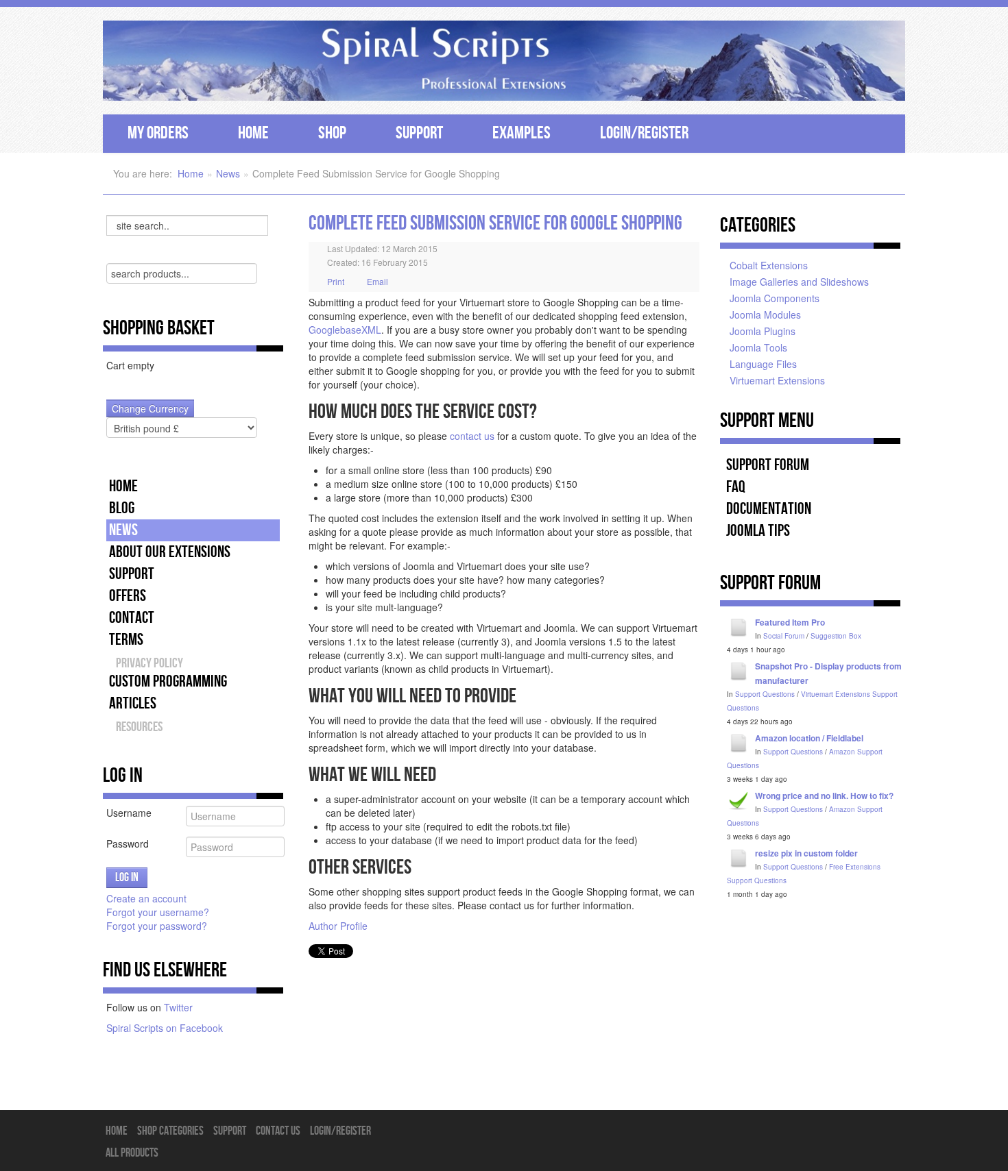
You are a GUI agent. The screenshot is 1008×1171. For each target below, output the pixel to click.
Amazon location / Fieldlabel (809, 738)
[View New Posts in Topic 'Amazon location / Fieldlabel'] (739, 742)
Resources (139, 727)
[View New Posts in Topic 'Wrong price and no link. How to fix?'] (739, 799)
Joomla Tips (758, 531)
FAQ (735, 487)
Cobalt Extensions (769, 265)
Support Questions (765, 694)
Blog (121, 508)
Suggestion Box (836, 636)
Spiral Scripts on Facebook (164, 1028)
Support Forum (767, 465)
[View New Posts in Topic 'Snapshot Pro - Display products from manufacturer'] (739, 670)
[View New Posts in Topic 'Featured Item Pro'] (739, 626)
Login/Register (644, 133)
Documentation (768, 509)
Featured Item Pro (790, 622)
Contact (131, 618)
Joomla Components (774, 298)
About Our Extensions (169, 552)
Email (376, 281)
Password (127, 843)
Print (335, 281)
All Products (132, 1153)
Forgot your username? (157, 912)
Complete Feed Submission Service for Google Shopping (495, 223)
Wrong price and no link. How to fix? (824, 795)
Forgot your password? (156, 926)
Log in (127, 877)
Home (253, 133)
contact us (472, 436)
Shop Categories (170, 1131)
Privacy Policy (149, 663)
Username (129, 812)
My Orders (158, 133)
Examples (521, 133)
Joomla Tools (758, 347)
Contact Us (278, 1131)
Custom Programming (168, 681)
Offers (127, 596)
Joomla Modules (765, 314)
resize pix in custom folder (806, 853)
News (228, 173)
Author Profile (338, 926)
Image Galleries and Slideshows (799, 281)
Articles (132, 703)
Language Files (763, 364)
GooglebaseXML (345, 329)
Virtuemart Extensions (777, 380)
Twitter (178, 1007)
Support (419, 133)
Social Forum (783, 636)
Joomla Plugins (762, 331)
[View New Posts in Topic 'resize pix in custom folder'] (739, 857)
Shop (332, 133)
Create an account (147, 898)
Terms (126, 640)
